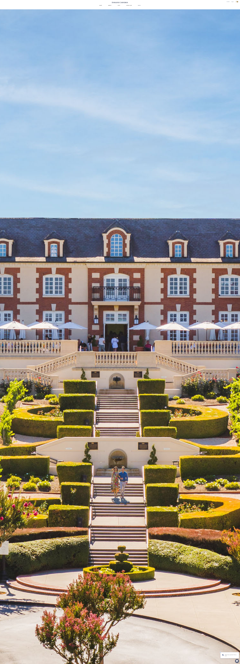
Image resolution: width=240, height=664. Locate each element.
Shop (100, 5)
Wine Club (129, 5)
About (110, 5)
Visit (119, 5)
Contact (228, 1)
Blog (139, 5)
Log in (232, 1)
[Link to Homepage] (120, 2)
